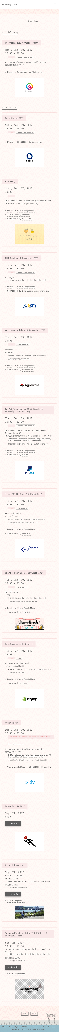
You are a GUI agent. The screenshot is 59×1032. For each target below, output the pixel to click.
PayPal (25, 455)
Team (34, 1014)
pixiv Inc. (48, 767)
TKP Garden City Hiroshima (18, 215)
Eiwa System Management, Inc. (35, 291)
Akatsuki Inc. (37, 72)
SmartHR (26, 612)
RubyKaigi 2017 (10, 4)
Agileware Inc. (28, 370)
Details (10, 72)
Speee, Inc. (37, 142)
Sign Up (14, 823)
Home (25, 1014)
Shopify (25, 683)
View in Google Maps (26, 211)
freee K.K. (26, 534)
